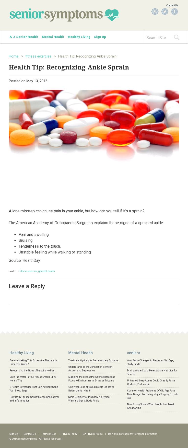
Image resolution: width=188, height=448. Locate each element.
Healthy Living (79, 37)
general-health (46, 271)
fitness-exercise (38, 56)
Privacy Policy (69, 434)
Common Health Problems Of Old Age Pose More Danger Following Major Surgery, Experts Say (152, 394)
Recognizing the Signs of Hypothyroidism (32, 370)
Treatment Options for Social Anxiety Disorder (93, 360)
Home (14, 56)
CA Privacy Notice (93, 434)
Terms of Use (49, 434)
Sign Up (100, 37)
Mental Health (53, 37)
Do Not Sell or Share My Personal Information (132, 434)
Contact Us (172, 5)
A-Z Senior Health (24, 37)
